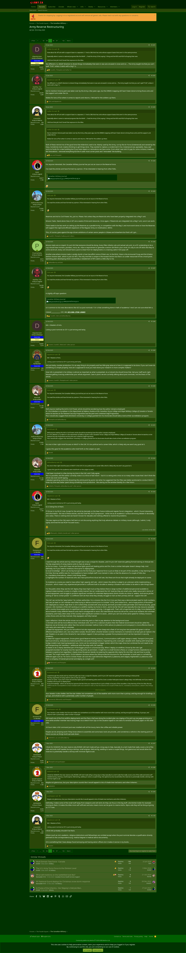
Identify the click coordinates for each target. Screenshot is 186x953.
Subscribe (51, 7)
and (55, 101)
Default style (35, 936)
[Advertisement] (54, 35)
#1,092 (153, 458)
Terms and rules (127, 936)
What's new (71, 7)
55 (50, 41)
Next (68, 41)
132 (63, 41)
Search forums (42, 10)
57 (57, 41)
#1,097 (153, 743)
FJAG (32, 30)
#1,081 (153, 45)
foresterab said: (52, 672)
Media (90, 7)
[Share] (149, 45)
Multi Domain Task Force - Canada (50, 861)
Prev (33, 41)
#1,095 (153, 668)
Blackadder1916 (41, 877)
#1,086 (153, 242)
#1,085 (153, 191)
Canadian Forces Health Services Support (67, 877)
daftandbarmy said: (53, 462)
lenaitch (148, 883)
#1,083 (153, 107)
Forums (42, 7)
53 (43, 41)
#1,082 (153, 75)
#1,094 (153, 539)
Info (82, 7)
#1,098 (153, 767)
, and (61, 70)
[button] (77, 7)
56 (53, 41)
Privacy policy (138, 936)
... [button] (40, 41)
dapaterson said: (52, 80)
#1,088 (153, 321)
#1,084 (153, 161)
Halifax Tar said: (52, 49)
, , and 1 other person (62, 345)
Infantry (51, 890)
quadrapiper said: (52, 709)
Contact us (117, 936)
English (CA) (46, 936)
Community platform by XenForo (93, 940)
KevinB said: (51, 429)
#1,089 (153, 350)
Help (145, 936)
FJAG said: (50, 195)
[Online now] (37, 251)
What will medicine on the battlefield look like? (55, 875)
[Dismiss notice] (154, 15)
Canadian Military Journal (57, 176)
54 (47, 41)
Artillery (51, 864)
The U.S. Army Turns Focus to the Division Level (56, 868)
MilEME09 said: (52, 771)
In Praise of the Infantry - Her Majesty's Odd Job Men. (59, 888)
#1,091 (153, 425)
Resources (101, 7)
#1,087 (153, 268)
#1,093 (153, 492)
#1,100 (153, 816)
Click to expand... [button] (100, 690)
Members (113, 7)
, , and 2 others (61, 236)
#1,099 (153, 792)
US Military (52, 870)
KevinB (149, 877)
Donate (61, 7)
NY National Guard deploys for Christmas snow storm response (63, 881)
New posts (32, 10)
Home (33, 7)
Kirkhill (38, 864)
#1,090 (153, 386)
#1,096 (153, 705)
